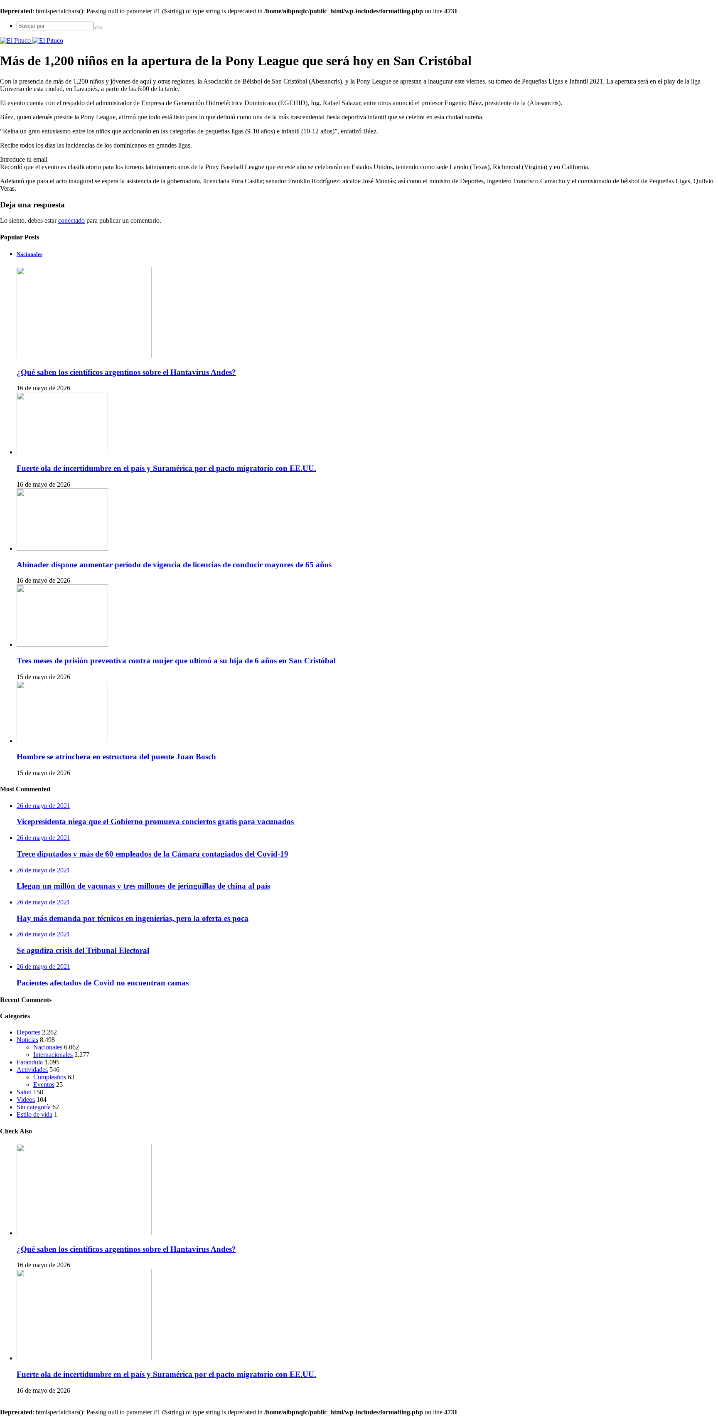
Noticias (27, 1039)
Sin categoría (34, 1107)
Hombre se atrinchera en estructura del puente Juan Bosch (116, 756)
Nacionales (47, 1047)
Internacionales (53, 1054)
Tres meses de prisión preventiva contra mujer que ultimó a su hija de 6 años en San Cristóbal (176, 660)
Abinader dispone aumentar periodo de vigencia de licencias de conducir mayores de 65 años (174, 564)
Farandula (30, 1062)
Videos (26, 1099)
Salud (24, 1092)
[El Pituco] (31, 40)
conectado (71, 220)
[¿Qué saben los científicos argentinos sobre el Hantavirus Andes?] (84, 1232)
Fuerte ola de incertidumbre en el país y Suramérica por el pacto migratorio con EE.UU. (166, 468)
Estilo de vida (34, 1114)
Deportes (28, 1032)
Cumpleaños (49, 1077)
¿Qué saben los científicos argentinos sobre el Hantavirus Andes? (126, 372)
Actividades (32, 1069)
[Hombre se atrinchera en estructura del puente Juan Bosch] (62, 740)
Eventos (43, 1084)
